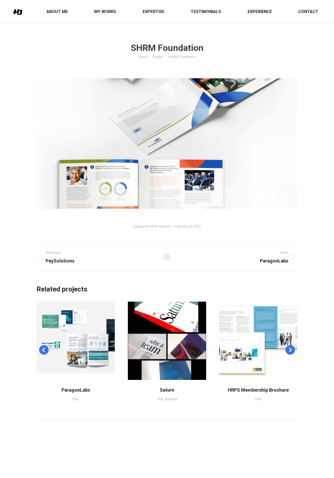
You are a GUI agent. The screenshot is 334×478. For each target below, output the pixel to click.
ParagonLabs (76, 390)
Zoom (68, 340)
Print (154, 226)
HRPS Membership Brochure (258, 390)
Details (82, 340)
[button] (44, 350)
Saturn (167, 390)
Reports (165, 226)
